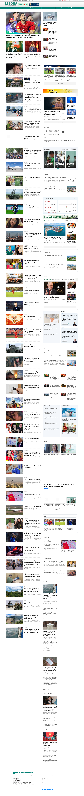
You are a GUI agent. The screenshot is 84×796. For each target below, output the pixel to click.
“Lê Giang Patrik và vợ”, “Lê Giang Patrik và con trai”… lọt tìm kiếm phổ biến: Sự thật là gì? (32, 248)
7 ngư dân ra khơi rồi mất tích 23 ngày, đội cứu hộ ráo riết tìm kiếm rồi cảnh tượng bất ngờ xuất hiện (32, 631)
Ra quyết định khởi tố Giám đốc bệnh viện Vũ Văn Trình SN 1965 (51, 545)
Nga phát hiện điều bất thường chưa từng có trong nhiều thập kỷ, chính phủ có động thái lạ (32, 235)
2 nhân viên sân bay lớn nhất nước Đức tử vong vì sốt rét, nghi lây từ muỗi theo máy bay (51, 430)
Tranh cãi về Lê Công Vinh (30, 206)
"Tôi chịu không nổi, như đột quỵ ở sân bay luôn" (52, 455)
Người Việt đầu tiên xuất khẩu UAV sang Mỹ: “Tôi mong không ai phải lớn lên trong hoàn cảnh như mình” (54, 113)
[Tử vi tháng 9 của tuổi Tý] (14, 319)
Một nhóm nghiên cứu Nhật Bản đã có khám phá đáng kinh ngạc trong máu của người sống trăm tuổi (69, 419)
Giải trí (25, 63)
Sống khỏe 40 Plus (48, 279)
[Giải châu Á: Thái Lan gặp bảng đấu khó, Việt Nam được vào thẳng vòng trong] (50, 736)
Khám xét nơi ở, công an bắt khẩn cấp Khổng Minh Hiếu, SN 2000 (50, 549)
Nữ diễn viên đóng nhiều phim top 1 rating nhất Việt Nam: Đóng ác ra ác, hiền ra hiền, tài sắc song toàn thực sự (32, 563)
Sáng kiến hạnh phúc (48, 95)
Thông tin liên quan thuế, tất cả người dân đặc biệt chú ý (51, 141)
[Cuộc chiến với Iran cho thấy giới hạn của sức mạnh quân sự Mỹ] (14, 375)
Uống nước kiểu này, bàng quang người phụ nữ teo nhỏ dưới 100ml (50, 325)
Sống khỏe (26, 384)
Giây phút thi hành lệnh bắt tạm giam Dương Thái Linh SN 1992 (71, 163)
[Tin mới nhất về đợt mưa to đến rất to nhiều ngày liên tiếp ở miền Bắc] (50, 16)
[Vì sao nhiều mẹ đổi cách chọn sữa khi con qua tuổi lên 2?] (71, 353)
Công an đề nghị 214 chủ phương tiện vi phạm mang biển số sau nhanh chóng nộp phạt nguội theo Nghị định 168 (51, 333)
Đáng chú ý (46, 312)
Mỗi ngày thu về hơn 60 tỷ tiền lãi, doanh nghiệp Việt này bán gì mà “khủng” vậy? (54, 187)
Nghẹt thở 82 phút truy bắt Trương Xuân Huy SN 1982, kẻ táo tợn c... (60, 163)
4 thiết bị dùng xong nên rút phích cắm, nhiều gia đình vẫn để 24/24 (31, 386)
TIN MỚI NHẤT (47, 405)
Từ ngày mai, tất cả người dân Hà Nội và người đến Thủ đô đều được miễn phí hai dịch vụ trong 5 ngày (32, 152)
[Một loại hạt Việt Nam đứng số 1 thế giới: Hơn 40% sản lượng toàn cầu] (71, 237)
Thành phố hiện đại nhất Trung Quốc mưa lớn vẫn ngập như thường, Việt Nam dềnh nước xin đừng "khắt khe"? (50, 678)
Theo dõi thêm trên (65, 149)
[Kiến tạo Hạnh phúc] (60, 91)
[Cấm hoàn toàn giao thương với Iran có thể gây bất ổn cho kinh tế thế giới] (14, 482)
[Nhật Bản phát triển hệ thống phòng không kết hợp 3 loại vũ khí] (14, 348)
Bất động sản (47, 252)
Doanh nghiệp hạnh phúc (68, 95)
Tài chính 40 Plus (64, 279)
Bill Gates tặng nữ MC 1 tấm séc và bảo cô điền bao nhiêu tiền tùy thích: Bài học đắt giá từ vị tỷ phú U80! (50, 717)
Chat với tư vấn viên (48, 789)
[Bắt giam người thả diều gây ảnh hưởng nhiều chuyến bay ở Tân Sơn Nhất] (14, 578)
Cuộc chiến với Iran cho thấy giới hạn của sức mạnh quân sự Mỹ (32, 372)
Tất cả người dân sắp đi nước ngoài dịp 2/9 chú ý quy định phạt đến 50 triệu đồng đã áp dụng (51, 136)
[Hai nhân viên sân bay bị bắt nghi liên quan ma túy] (14, 167)
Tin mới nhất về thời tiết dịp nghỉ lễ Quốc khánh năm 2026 (50, 329)
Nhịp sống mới (26, 106)
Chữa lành (75, 95)
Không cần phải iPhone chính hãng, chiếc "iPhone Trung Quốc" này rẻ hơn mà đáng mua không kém (50, 670)
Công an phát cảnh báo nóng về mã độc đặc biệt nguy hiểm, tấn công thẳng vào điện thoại (32, 549)
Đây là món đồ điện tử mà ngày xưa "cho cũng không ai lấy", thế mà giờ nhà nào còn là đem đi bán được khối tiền (50, 683)
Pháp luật (26, 258)
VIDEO (45, 462)
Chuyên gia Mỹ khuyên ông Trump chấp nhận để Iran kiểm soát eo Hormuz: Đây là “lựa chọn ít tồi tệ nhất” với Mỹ (14, 55)
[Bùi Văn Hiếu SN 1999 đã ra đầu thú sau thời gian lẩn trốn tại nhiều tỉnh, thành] (14, 263)
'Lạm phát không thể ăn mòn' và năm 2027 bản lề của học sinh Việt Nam (54, 296)
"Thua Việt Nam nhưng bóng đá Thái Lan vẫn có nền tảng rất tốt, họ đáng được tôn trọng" (49, 77)
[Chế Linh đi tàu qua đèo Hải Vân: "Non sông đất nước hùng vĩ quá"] (68, 449)
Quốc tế (25, 477)
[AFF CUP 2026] (34, 4)
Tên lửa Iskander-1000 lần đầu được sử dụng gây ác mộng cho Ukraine (32, 192)
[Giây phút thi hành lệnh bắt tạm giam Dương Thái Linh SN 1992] (71, 159)
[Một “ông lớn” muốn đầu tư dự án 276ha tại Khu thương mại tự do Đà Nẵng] (71, 267)
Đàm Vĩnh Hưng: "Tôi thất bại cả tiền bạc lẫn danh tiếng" (32, 66)
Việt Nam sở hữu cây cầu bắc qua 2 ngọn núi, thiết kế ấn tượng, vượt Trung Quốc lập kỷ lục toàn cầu (32, 590)
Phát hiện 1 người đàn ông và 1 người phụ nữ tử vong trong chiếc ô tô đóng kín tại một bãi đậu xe (50, 605)
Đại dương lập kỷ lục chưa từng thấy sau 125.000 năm (71, 231)
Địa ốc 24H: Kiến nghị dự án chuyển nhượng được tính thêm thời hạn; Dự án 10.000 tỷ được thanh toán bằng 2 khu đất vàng (60, 485)
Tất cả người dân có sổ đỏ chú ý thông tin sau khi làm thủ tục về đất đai (32, 494)
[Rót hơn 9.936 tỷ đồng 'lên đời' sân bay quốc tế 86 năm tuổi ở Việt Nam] (68, 135)
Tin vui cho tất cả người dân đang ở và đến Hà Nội (52, 56)
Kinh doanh (26, 120)
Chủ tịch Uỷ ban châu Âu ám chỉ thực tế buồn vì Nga (32, 466)
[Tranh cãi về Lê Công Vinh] (14, 209)
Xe (24, 273)
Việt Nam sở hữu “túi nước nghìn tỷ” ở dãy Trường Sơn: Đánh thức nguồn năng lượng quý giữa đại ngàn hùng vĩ (32, 83)
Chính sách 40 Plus (56, 279)
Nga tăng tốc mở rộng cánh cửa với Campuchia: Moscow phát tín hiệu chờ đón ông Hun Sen (55, 386)
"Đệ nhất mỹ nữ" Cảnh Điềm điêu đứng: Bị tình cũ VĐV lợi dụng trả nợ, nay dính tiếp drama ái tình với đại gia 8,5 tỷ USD (32, 427)
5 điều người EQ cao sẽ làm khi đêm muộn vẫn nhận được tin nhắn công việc (50, 725)
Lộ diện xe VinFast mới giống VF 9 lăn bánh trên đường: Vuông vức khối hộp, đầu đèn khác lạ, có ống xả (50, 647)
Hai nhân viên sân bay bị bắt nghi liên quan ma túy (32, 164)
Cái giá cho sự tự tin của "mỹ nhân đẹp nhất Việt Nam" (32, 220)
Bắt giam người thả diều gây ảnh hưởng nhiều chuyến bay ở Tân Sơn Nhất (32, 576)
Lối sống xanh (68, 220)
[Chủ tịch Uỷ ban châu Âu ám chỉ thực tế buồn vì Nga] (14, 469)
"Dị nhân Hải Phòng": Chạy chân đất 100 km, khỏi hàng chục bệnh (71, 117)
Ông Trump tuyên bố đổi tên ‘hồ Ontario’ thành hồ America (31, 439)
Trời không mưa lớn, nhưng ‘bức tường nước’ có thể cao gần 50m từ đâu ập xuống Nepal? (32, 617)
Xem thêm (60, 83)
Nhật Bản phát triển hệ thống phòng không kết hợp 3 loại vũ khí (32, 345)
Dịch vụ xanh (62, 220)
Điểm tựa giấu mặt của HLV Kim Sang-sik (31, 303)
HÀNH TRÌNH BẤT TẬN (23, 0)
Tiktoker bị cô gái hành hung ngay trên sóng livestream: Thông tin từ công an (53, 571)
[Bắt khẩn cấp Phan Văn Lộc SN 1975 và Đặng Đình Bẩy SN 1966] (49, 159)
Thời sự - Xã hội (47, 127)
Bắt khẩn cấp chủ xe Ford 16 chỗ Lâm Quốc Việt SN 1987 (51, 541)
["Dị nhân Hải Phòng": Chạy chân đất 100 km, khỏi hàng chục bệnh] (71, 112)
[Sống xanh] (60, 217)
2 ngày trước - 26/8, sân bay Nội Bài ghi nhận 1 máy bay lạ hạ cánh (32, 507)
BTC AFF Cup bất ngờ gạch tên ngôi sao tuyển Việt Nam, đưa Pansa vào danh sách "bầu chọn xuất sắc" (50, 760)
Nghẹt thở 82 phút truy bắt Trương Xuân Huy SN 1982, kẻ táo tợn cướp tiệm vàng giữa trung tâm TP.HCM (60, 507)
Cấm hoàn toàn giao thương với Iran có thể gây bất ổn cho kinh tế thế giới (32, 480)
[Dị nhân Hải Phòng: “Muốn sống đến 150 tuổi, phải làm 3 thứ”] (71, 100)
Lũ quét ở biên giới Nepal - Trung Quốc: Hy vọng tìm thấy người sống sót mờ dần (32, 414)
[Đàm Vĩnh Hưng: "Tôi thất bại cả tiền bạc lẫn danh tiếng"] (14, 68)
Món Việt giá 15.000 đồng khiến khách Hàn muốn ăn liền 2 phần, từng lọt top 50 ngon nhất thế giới (69, 433)
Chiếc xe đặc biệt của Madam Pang (49, 650)
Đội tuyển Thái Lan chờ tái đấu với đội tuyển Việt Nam (32, 400)
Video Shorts (47, 149)
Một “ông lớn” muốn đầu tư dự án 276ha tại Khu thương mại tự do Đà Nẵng (54, 265)
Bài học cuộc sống (47, 693)
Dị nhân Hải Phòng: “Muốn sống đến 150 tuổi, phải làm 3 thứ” (71, 105)
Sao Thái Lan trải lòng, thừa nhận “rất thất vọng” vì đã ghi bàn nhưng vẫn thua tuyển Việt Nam (32, 535)
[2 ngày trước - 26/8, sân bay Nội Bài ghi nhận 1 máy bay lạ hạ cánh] (14, 510)
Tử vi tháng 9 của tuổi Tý (29, 316)
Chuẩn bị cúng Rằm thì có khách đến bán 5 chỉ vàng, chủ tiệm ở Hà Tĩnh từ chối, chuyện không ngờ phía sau (52, 49)
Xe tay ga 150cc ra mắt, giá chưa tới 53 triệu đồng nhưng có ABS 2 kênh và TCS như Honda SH (49, 634)
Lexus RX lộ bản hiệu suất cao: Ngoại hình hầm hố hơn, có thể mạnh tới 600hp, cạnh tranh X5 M (32, 277)
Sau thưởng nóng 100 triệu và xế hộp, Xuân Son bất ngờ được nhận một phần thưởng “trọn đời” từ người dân (50, 752)
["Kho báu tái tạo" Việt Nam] (32, 79)
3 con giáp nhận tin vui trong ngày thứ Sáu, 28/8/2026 (50, 609)
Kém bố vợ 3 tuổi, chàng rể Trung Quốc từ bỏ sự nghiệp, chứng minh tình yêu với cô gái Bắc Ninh (53, 562)
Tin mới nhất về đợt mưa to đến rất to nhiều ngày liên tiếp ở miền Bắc (50, 24)
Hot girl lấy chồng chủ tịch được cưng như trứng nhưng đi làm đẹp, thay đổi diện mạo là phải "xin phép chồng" (32, 522)
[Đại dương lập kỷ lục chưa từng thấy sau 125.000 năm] (71, 226)
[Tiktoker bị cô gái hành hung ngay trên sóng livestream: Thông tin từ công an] (71, 573)
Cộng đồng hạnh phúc (57, 95)
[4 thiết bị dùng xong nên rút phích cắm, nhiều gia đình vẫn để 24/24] (14, 389)
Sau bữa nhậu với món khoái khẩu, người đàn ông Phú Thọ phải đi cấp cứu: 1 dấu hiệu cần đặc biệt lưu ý (55, 361)
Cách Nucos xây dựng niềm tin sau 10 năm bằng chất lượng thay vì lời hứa (55, 178)
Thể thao (25, 204)
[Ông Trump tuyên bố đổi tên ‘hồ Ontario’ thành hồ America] (14, 442)
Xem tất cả (74, 149)
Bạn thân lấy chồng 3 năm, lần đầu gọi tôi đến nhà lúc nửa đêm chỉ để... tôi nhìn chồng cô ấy (32, 360)
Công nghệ (26, 92)
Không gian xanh (75, 220)
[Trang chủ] (11, 4)
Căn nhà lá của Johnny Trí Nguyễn (32, 177)
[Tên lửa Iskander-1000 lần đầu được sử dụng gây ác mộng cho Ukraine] (14, 194)
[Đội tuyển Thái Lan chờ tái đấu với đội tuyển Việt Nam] (14, 402)
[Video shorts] (23, 4)
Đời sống (25, 162)
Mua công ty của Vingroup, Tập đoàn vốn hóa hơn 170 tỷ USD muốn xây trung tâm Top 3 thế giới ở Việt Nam (32, 55)
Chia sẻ (46, 488)
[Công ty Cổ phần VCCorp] (27, 779)
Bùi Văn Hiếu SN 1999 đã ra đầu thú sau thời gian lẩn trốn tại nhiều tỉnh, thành (32, 262)
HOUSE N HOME (15, 0)
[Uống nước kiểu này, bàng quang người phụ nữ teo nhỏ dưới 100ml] (51, 318)
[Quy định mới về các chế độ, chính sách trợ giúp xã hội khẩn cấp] (71, 297)
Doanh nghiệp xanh (48, 220)
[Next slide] (75, 160)
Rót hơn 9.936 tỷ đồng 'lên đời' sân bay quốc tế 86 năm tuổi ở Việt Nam (68, 141)
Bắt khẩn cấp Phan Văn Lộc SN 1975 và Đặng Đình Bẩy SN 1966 (49, 163)
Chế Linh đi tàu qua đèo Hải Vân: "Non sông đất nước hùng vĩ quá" (68, 455)
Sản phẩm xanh (56, 220)
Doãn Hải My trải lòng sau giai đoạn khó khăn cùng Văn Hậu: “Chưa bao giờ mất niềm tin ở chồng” (32, 454)
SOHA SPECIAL (31, 0)
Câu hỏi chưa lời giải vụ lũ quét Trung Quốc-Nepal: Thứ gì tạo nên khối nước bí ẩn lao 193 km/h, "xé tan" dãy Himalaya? (32, 97)
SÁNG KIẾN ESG (27, 77)
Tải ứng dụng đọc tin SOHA (27, 772)
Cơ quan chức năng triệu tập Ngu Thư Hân (31, 137)
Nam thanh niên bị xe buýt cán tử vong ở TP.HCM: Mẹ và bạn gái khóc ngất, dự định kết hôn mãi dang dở (32, 110)
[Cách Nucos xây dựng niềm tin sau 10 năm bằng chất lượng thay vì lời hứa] (71, 180)
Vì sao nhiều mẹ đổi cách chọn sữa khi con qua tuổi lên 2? (54, 351)
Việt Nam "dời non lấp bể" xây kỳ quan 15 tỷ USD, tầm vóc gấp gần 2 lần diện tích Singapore (54, 239)
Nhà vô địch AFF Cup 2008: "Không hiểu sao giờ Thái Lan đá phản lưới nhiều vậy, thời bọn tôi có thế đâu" (23, 36)
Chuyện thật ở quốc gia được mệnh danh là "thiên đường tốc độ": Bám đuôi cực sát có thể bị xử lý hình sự (60, 78)
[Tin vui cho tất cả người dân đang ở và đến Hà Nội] (45, 56)
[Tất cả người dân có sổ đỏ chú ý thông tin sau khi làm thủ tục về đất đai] (14, 496)
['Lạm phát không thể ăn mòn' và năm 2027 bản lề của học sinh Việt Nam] (54, 288)
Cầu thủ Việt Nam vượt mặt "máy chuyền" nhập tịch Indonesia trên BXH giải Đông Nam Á (31, 290)
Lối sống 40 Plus (71, 279)
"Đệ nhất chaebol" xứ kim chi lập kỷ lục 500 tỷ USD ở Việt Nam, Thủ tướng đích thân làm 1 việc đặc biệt (52, 41)
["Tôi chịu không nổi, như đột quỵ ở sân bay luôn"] (52, 449)
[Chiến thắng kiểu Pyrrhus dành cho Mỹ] (14, 605)
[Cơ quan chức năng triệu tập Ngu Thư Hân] (14, 140)
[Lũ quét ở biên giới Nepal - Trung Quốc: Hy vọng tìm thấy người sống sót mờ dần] (14, 416)
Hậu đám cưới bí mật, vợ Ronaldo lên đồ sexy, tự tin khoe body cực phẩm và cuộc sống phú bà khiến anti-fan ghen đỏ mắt (51, 422)
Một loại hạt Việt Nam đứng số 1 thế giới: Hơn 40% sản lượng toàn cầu (71, 243)
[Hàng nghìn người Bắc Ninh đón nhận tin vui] (71, 258)
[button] (58, 168)
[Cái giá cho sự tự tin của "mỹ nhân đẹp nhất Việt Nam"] (14, 223)
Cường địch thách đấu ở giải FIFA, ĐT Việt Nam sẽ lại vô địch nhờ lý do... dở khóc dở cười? (32, 331)
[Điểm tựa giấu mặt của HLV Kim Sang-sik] (14, 306)
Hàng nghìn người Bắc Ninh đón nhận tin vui (53, 255)
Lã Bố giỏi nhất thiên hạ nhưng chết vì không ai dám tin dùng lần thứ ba (49, 721)
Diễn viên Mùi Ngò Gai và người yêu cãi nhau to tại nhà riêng (50, 426)
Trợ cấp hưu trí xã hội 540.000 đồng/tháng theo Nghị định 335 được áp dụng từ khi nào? (71, 290)
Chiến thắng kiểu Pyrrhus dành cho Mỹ (32, 602)
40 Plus (46, 276)
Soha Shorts (47, 495)
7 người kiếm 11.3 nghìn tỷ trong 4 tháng (50, 408)
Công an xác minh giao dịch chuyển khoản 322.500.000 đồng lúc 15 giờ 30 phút (51, 131)
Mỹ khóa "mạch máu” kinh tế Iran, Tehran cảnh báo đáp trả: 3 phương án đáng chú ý (54, 395)
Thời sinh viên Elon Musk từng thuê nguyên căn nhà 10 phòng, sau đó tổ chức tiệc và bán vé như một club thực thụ (50, 708)
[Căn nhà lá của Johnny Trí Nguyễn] (14, 180)
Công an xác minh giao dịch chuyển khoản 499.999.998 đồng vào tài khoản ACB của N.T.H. (32, 123)
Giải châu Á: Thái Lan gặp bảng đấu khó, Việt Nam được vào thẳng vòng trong (50, 744)
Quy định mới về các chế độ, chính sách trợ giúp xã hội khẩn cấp (71, 303)
